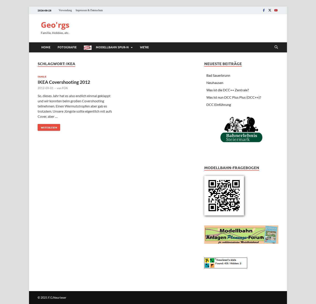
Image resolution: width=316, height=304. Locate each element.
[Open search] (276, 47)
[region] (241, 134)
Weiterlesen (47, 126)
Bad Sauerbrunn (218, 75)
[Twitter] (269, 10)
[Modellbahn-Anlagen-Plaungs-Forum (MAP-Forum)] (241, 234)
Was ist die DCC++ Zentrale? (227, 90)
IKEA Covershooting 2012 (64, 82)
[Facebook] (263, 10)
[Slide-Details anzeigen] (241, 130)
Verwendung (65, 10)
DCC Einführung (218, 104)
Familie (42, 76)
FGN (65, 88)
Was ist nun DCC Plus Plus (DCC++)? (233, 97)
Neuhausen (214, 83)
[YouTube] (275, 10)
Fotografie (67, 47)
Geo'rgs (55, 25)
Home (45, 47)
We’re (144, 47)
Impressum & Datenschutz (89, 10)
